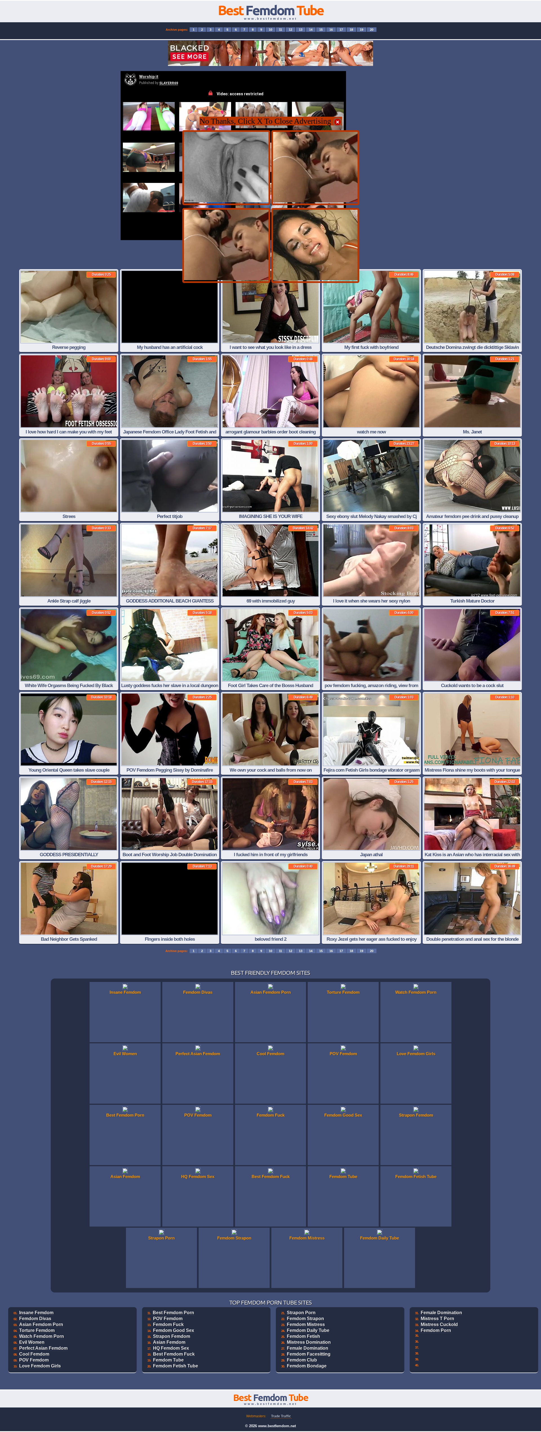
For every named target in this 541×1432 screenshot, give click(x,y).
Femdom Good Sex (173, 1330)
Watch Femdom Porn (41, 1336)
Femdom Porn (436, 1330)
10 (270, 29)
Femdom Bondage (307, 1366)
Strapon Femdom (171, 1336)
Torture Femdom (37, 1330)
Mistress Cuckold (439, 1324)
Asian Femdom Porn (41, 1324)
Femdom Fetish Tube (175, 1366)
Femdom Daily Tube (308, 1330)
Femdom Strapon (305, 1318)
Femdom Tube (168, 1360)
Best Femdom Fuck (174, 1354)
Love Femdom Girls (40, 1366)
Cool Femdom (34, 1354)
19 (361, 29)
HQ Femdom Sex (171, 1348)
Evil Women (32, 1342)
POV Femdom (34, 1360)
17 (341, 29)
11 (280, 29)
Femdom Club (302, 1360)
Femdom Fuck (168, 1324)
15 (321, 29)
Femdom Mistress (306, 1324)
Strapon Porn (301, 1312)
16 (331, 29)
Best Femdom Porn (173, 1312)
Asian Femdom (169, 1342)
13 (300, 29)
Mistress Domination (309, 1342)
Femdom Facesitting (309, 1354)
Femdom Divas (35, 1318)
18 (351, 29)
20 (371, 29)
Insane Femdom (36, 1312)
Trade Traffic (281, 1416)
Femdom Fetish (303, 1336)
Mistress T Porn (437, 1318)
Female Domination (307, 1348)
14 (310, 29)
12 (290, 29)
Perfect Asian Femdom (43, 1348)
